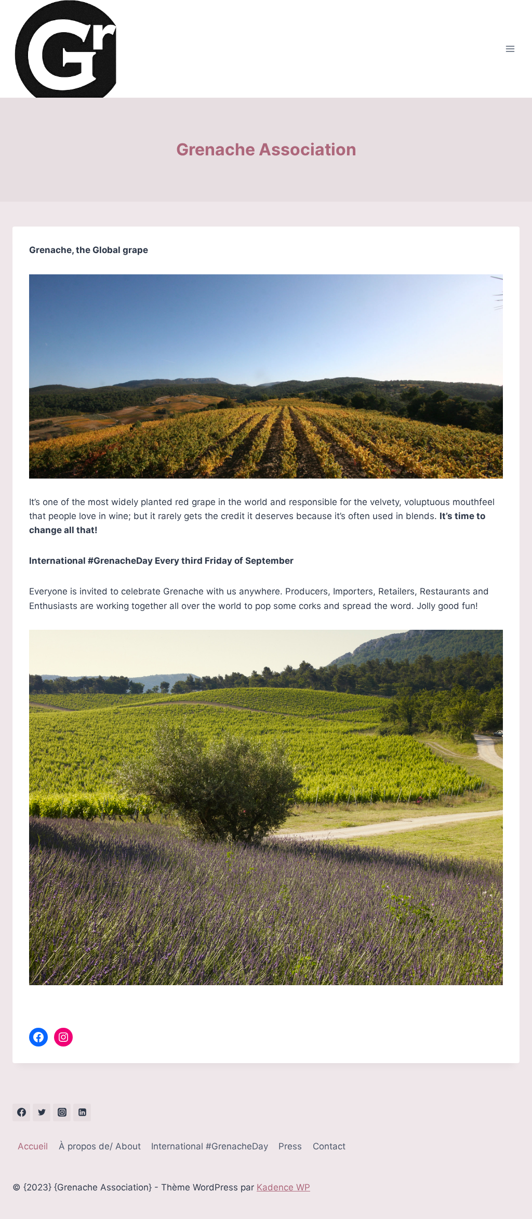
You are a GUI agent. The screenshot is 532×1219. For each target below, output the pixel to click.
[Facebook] (21, 1112)
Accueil (33, 1146)
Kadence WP (283, 1187)
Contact (329, 1146)
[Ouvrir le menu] (510, 49)
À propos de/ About (100, 1146)
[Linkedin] (82, 1112)
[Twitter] (41, 1112)
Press (290, 1146)
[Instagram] (62, 1112)
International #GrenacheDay (209, 1146)
